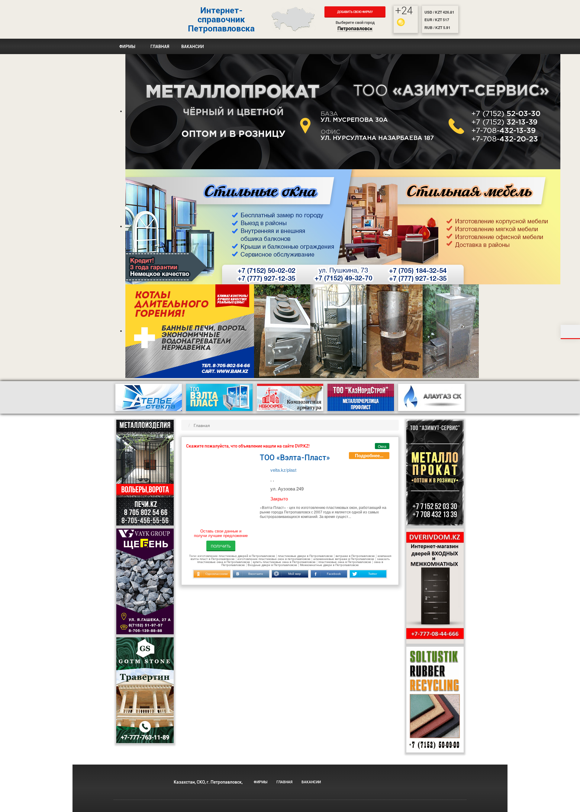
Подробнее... (369, 455)
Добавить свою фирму (355, 12)
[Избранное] (570, 332)
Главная (159, 46)
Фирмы (127, 46)
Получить (221, 545)
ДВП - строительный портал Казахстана (139, 19)
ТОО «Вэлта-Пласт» (295, 457)
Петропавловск (354, 29)
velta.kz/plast (283, 470)
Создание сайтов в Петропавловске (405, 788)
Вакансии (192, 46)
